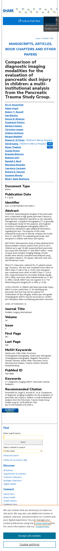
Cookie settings (42, 523)
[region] (29, 528)
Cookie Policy (42, 526)
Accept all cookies (29, 536)
